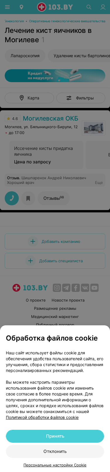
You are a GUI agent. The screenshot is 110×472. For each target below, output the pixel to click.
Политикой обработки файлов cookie (42, 417)
